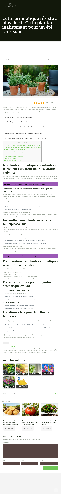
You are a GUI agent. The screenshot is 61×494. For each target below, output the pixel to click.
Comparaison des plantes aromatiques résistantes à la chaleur (17, 153)
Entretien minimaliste (10, 158)
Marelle (11, 59)
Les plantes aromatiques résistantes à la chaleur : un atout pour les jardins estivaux (22, 145)
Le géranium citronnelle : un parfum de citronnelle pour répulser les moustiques (23, 147)
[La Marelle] (10, 5)
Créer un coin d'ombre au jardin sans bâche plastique (18, 117)
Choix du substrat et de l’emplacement (14, 156)
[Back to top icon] (56, 490)
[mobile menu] (55, 4)
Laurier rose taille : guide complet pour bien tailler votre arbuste (48, 422)
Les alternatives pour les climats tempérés (13, 160)
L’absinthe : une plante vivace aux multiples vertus (15, 149)
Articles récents (13, 343)
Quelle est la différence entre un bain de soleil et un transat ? (20, 122)
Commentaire (6, 442)
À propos (6, 343)
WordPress (37, 490)
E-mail (23, 460)
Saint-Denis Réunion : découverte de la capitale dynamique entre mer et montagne (26, 138)
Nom (4, 460)
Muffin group (15, 490)
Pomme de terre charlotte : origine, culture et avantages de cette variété (11, 422)
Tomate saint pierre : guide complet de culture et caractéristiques (30, 422)
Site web (41, 460)
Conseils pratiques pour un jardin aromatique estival (15, 154)
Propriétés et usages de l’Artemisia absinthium (16, 151)
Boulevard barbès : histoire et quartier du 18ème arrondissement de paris (23, 133)
